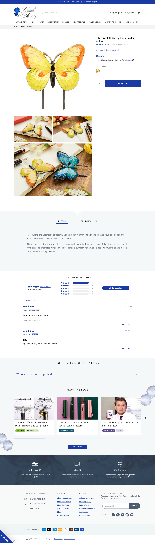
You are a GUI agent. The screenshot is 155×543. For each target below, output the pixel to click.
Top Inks (119, 430)
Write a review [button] (115, 288)
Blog (59, 512)
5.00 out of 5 (45, 286)
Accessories (53, 22)
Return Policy (84, 505)
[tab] (62, 222)
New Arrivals (79, 22)
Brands (65, 22)
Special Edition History (66, 430)
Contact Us (83, 512)
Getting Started (63, 515)
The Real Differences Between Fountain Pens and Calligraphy (31, 424)
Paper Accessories (27, 27)
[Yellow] (98, 71)
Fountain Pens (20, 22)
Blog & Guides (131, 22)
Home (16, 27)
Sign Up (134, 506)
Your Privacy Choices (87, 508)
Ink (32, 22)
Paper (41, 22)
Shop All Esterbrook (112, 50)
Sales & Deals (95, 22)
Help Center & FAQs (86, 498)
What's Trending (113, 22)
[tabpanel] (77, 246)
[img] (28, 306)
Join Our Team (63, 508)
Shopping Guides (108, 430)
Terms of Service (69, 539)
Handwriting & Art (32, 430)
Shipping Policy (85, 502)
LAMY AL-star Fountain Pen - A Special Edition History (75, 424)
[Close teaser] (13, 541)
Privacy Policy (58, 539)
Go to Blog (77, 447)
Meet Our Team (63, 505)
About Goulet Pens (64, 498)
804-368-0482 (84, 515)
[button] (65, 283)
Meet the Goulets (64, 502)
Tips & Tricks (20, 430)
